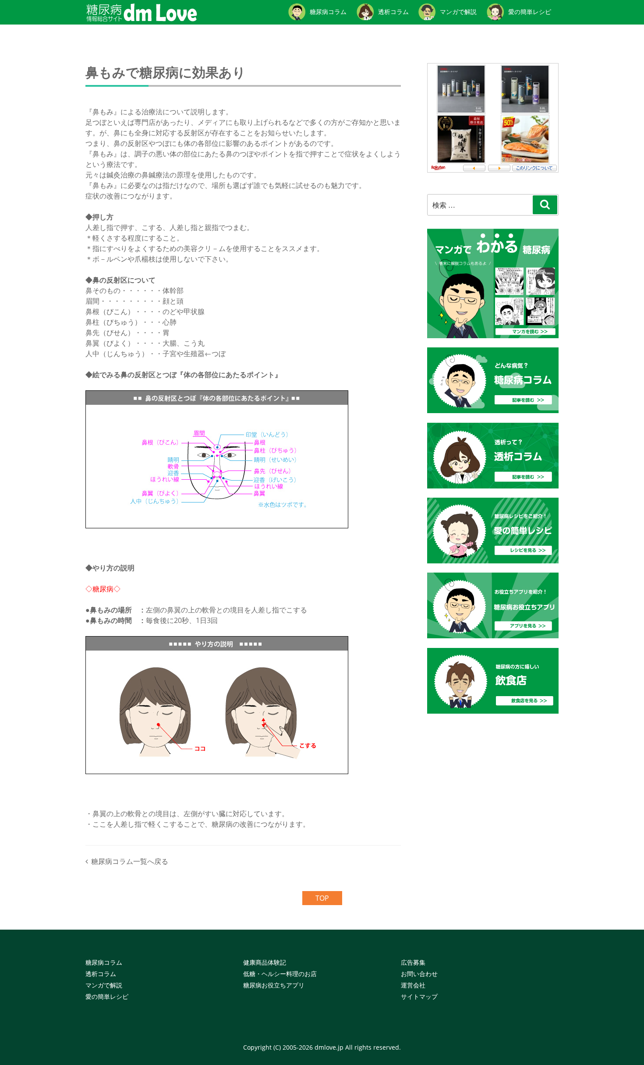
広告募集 (413, 962)
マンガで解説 (103, 985)
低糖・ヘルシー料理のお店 (280, 973)
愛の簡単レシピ (106, 996)
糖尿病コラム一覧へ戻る (129, 861)
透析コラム (100, 973)
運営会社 (413, 985)
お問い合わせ (419, 973)
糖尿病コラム (103, 962)
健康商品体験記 (264, 962)
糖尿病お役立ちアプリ (273, 985)
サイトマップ (419, 996)
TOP (322, 898)
